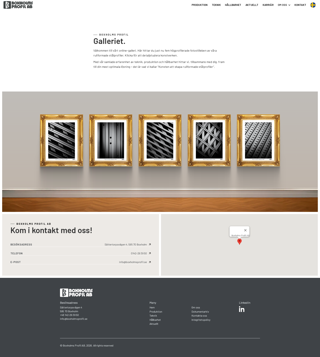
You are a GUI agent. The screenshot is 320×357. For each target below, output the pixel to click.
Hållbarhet (155, 319)
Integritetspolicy (201, 319)
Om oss (196, 307)
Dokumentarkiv (200, 311)
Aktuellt (154, 323)
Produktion (156, 311)
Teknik (153, 315)
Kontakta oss (199, 315)
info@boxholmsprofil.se (73, 318)
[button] (239, 242)
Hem (152, 307)
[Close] (245, 230)
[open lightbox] (61, 140)
